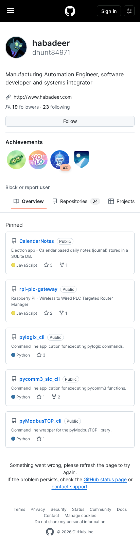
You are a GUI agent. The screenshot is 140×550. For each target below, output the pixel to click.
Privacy (38, 509)
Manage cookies (80, 515)
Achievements (24, 142)
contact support (69, 486)
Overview (33, 201)
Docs (122, 509)
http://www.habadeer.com (43, 97)
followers (26, 107)
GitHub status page (105, 479)
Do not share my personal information (70, 521)
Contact (51, 515)
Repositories (79, 201)
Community (100, 509)
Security (59, 509)
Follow (70, 121)
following (56, 107)
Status (78, 509)
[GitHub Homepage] (50, 532)
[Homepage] (70, 10)
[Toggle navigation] (10, 10)
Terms (19, 509)
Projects (126, 201)
